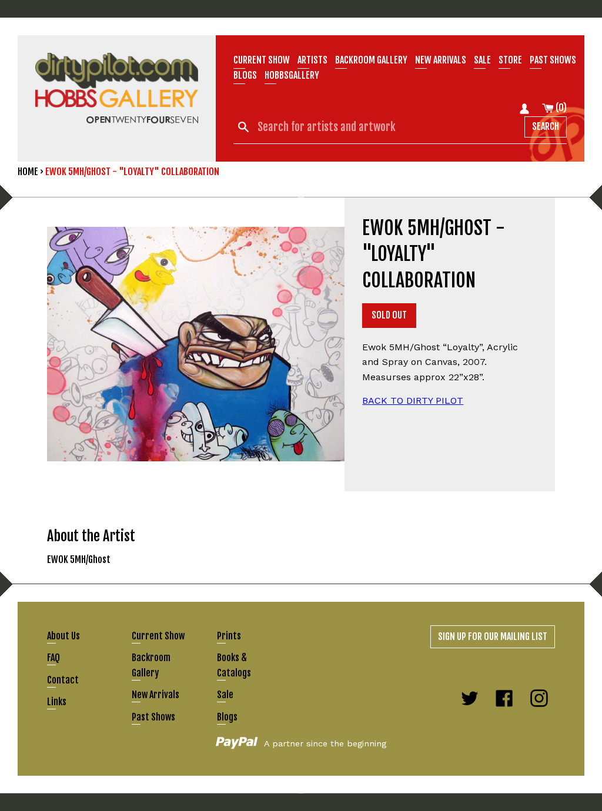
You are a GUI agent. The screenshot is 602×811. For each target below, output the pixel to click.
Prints (229, 636)
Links (56, 702)
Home (28, 171)
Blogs (245, 75)
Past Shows (553, 60)
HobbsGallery (292, 75)
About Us (63, 636)
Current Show (261, 60)
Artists (312, 60)
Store (510, 60)
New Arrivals (155, 695)
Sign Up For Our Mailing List (492, 636)
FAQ (53, 657)
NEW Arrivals (440, 60)
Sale (482, 60)
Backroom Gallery (371, 60)
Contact (63, 680)
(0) (560, 107)
